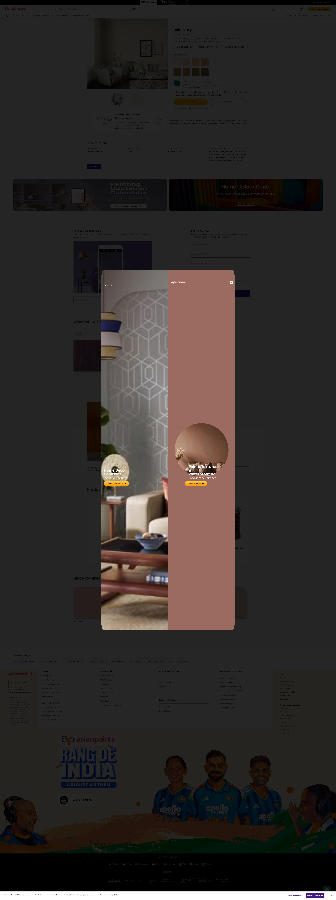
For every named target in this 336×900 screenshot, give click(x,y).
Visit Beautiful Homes (114, 483)
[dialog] (168, 450)
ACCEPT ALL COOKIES (315, 895)
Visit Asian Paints (194, 483)
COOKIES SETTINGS (295, 895)
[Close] (231, 282)
